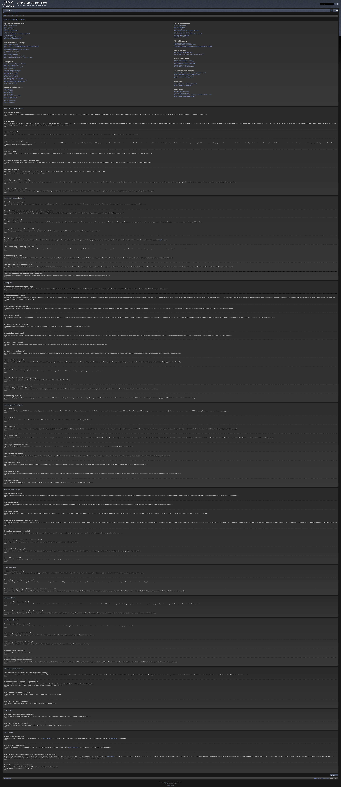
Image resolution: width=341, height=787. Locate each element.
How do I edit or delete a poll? (11, 72)
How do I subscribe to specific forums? (184, 76)
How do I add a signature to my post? (13, 67)
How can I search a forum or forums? (183, 60)
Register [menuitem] (337, 11)
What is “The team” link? (180, 37)
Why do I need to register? (10, 25)
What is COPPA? (8, 27)
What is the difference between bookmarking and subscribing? (190, 73)
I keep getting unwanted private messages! (185, 44)
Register (17, 12)
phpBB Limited (46, 738)
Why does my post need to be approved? (14, 81)
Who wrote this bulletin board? (181, 91)
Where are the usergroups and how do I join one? (186, 30)
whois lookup (110, 756)
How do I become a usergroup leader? (183, 32)
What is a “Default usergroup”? (182, 35)
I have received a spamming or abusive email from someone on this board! (193, 46)
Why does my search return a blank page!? (185, 63)
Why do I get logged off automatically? (13, 37)
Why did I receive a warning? (11, 76)
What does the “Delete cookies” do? (13, 38)
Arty (167, 783)
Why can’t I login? (8, 32)
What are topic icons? (9, 102)
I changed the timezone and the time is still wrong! (16, 49)
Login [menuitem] (335, 11)
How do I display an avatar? (11, 54)
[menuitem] (331, 10)
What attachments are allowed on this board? (185, 84)
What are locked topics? (10, 100)
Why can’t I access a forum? (11, 73)
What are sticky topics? (10, 99)
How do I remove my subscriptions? (183, 77)
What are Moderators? (179, 27)
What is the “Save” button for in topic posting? (15, 80)
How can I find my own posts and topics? (184, 66)
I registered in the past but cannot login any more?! (17, 33)
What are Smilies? (8, 92)
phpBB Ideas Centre (73, 747)
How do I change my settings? (11, 44)
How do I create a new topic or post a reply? (15, 63)
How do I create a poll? (9, 68)
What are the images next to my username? (15, 52)
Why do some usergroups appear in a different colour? (188, 33)
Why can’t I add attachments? (11, 75)
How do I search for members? (182, 65)
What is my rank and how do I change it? (14, 56)
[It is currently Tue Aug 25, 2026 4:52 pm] (336, 16)
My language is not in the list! (11, 51)
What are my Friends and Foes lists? (183, 52)
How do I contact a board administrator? (184, 96)
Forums (10, 10)
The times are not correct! (10, 48)
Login (11, 12)
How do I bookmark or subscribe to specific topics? (187, 74)
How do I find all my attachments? (182, 85)
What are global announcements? (12, 95)
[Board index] (9, 4)
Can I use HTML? (8, 91)
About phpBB (114, 738)
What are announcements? (10, 97)
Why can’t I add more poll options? (12, 70)
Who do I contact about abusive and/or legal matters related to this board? (193, 94)
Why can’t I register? (9, 29)
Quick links (4, 11)
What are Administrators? (180, 25)
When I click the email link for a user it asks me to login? (18, 57)
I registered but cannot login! (11, 30)
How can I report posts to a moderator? (14, 78)
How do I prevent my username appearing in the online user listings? (21, 46)
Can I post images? (9, 94)
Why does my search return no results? (184, 61)
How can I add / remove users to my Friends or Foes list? (189, 54)
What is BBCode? (8, 89)
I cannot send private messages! (182, 43)
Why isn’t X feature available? (181, 93)
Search (5, 12)
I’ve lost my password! (9, 35)
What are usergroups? (179, 29)
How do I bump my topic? (10, 83)
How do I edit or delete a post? (11, 65)
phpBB (161, 240)
